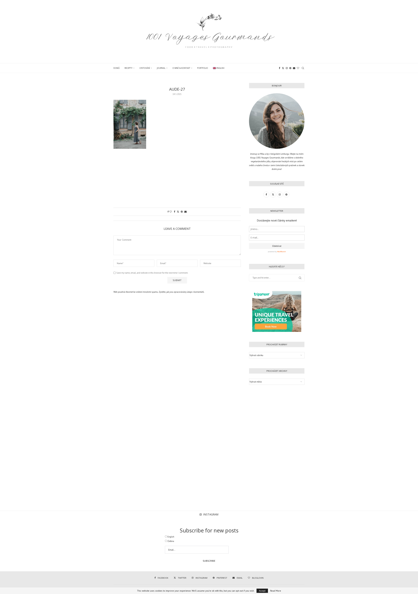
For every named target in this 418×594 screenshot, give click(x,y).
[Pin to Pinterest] (182, 211)
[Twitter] (283, 68)
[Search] (303, 68)
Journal (161, 68)
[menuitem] (218, 68)
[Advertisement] (177, 180)
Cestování (144, 68)
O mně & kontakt (181, 68)
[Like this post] (170, 211)
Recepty (128, 68)
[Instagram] (287, 68)
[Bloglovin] (298, 68)
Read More (275, 591)
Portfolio (202, 68)
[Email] (294, 68)
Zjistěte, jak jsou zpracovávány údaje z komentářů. (181, 292)
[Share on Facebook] (174, 211)
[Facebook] (279, 68)
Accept (262, 590)
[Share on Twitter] (178, 211)
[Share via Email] (185, 211)
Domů (116, 68)
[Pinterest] (290, 68)
